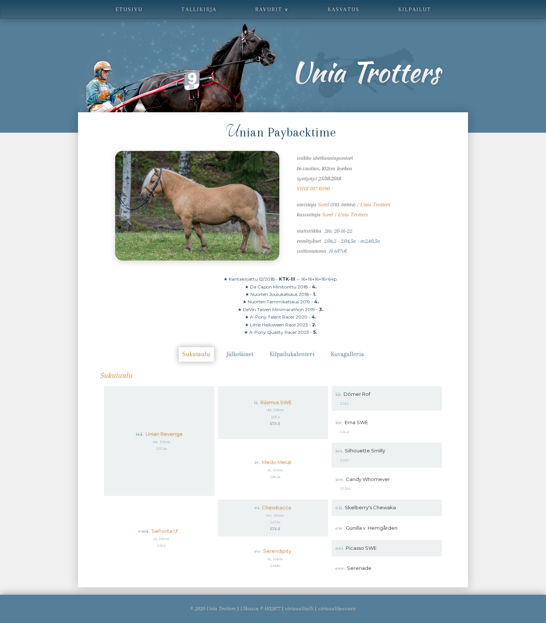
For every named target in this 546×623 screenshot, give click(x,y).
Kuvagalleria (347, 354)
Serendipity (277, 551)
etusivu (129, 9)
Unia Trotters (375, 204)
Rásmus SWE (276, 402)
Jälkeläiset (240, 354)
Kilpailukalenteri (292, 354)
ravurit (272, 9)
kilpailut (414, 9)
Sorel (323, 204)
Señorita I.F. (166, 531)
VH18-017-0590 (313, 188)
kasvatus (344, 9)
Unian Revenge (164, 434)
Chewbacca (276, 507)
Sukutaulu (196, 354)
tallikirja (199, 9)
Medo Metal (276, 462)
